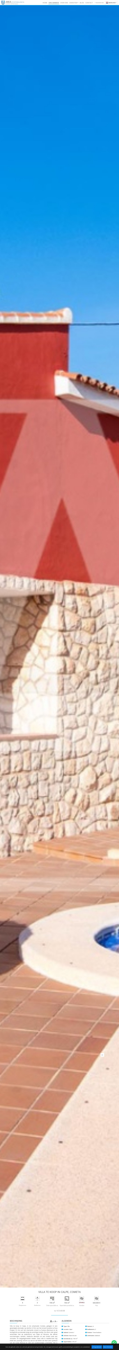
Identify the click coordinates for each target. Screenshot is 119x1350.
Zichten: (66, 1335)
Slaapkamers (22, 1305)
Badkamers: (91, 1329)
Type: (65, 1326)
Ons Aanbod (54, 3)
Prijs (96, 1305)
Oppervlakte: (68, 1342)
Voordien (81, 1305)
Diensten (73, 3)
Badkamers (37, 1305)
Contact (89, 3)
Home (45, 3)
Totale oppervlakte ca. (52, 1305)
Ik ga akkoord (97, 1347)
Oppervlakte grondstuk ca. (67, 1305)
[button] (111, 2)
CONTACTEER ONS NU (109, 610)
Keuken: (89, 1332)
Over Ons (64, 3)
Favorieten (99, 2)
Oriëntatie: (90, 1335)
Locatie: (66, 1329)
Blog (82, 3)
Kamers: (89, 1326)
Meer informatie (108, 1347)
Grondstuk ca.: (68, 1338)
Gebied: (66, 1332)
